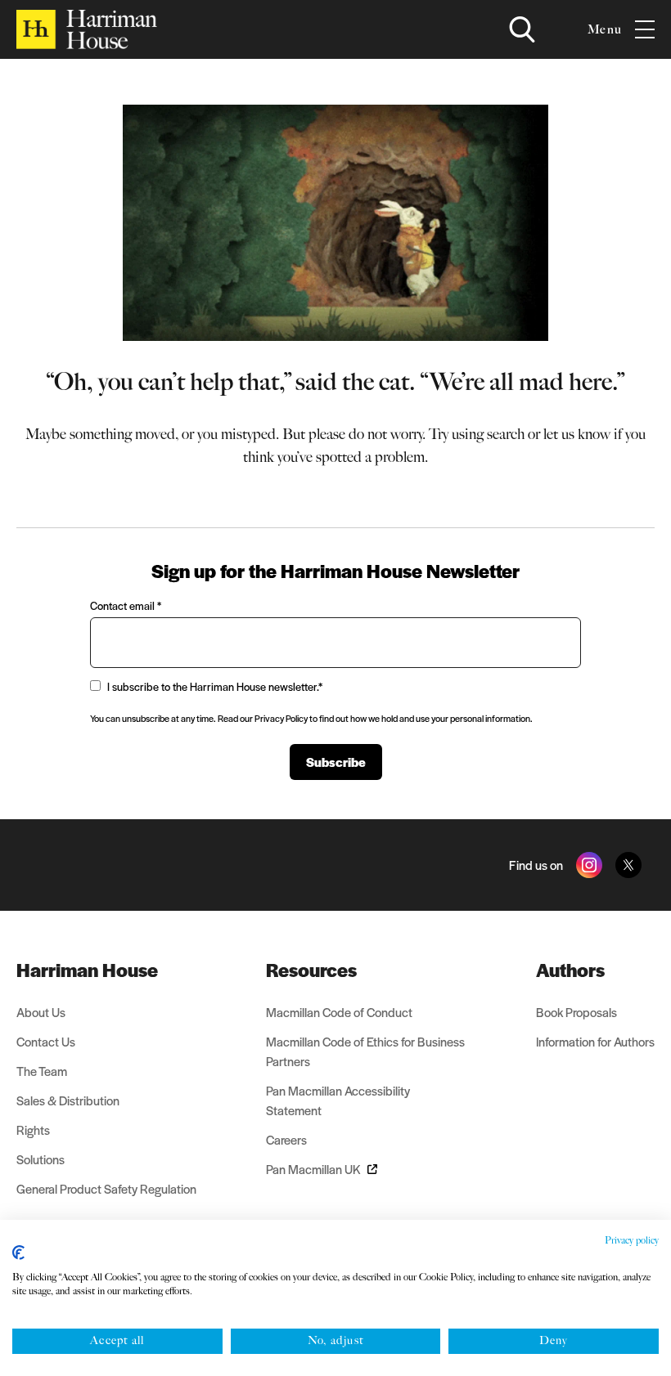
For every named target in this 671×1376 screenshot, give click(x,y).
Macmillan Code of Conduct (339, 1011)
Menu (605, 29)
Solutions (40, 1159)
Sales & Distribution (67, 1100)
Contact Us (45, 1041)
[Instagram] (589, 865)
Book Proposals (576, 1011)
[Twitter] (628, 865)
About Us (40, 1011)
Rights (33, 1129)
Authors (570, 970)
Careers (286, 1139)
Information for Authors (595, 1041)
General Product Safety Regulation (106, 1188)
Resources (311, 970)
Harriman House (87, 970)
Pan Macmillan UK (313, 1168)
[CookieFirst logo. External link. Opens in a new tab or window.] (18, 1252)
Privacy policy (632, 1240)
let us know (576, 434)
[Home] (86, 29)
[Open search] (522, 29)
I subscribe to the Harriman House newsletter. (214, 686)
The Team (41, 1070)
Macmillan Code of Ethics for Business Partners (365, 1051)
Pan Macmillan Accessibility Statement (338, 1100)
